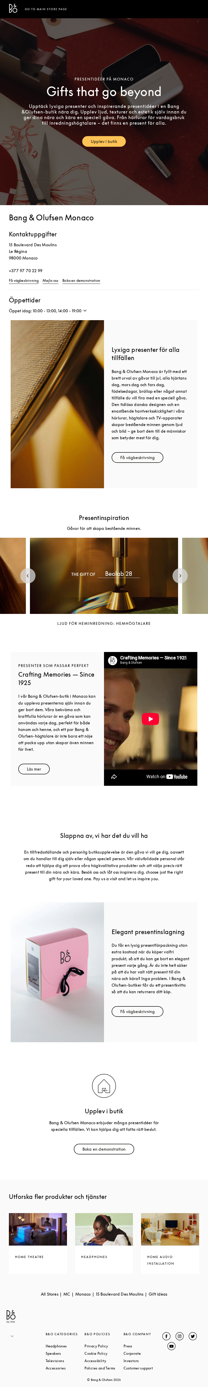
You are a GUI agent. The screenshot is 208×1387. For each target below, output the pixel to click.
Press (143, 1346)
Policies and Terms (104, 1368)
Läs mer (38, 770)
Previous (28, 575)
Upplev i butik (108, 142)
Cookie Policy (104, 1353)
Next (180, 575)
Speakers (65, 1353)
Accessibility (104, 1361)
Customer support (143, 1368)
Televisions (65, 1361)
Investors (143, 1361)
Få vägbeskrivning (24, 280)
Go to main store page (46, 9)
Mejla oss (50, 280)
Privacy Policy (104, 1346)
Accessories (65, 1368)
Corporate (143, 1353)
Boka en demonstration (81, 280)
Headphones (65, 1346)
